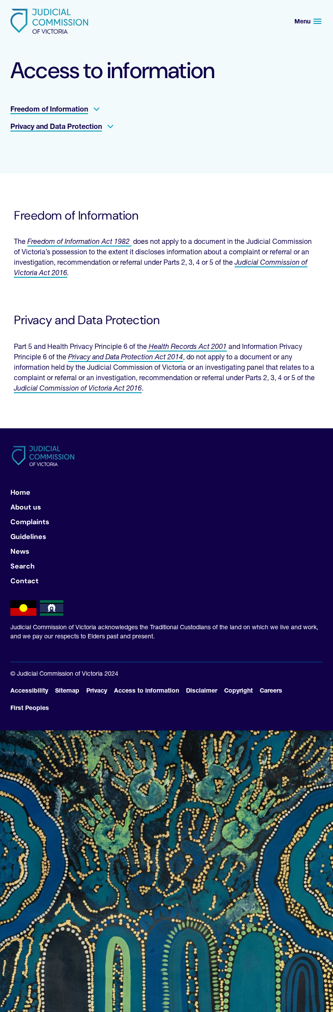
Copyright (238, 690)
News (19, 551)
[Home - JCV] (49, 21)
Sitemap (67, 690)
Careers (271, 690)
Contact (24, 580)
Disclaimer (201, 690)
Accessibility (29, 690)
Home (20, 492)
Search (22, 566)
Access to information (146, 690)
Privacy (96, 690)
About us (25, 507)
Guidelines (28, 536)
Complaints (29, 521)
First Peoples (29, 708)
